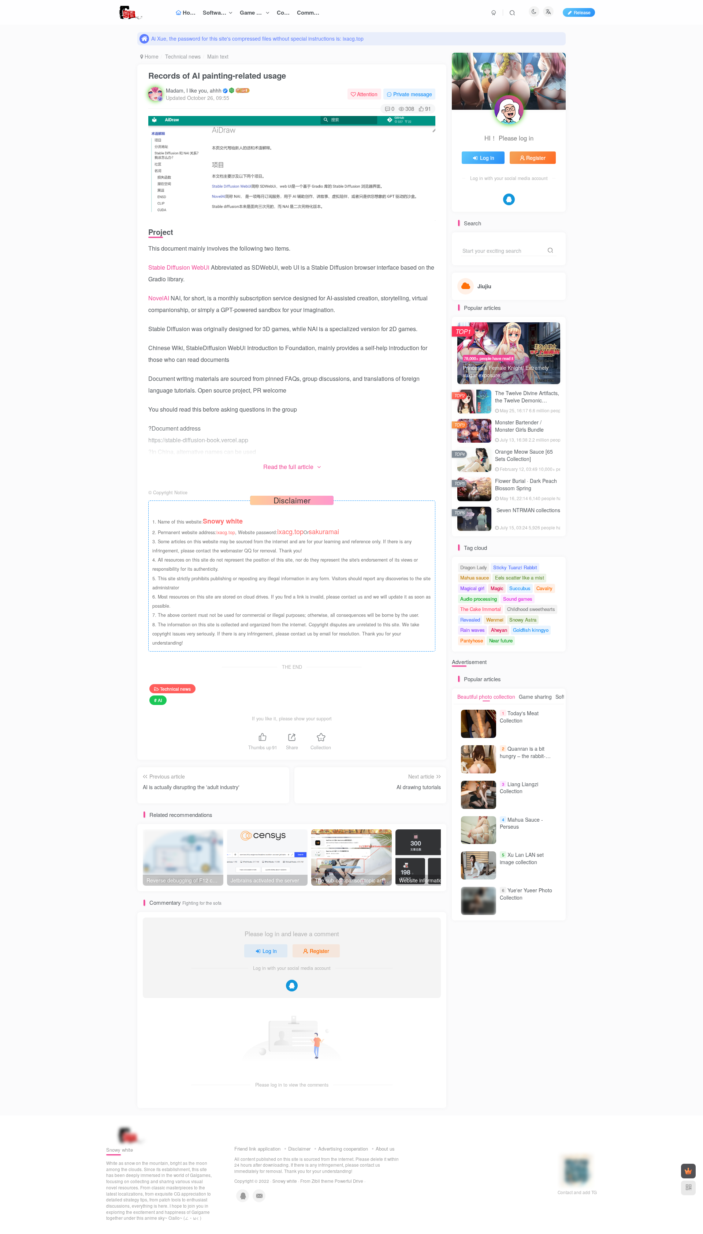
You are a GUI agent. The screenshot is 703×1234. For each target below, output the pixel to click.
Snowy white (284, 1181)
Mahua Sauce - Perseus (521, 823)
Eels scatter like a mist (519, 577)
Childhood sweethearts (531, 608)
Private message (412, 94)
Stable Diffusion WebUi (179, 267)
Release (582, 12)
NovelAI (159, 298)
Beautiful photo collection (486, 696)
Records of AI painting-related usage (217, 75)
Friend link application (257, 1148)
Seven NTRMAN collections (527, 510)
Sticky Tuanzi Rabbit (515, 567)
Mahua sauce (474, 577)
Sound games (517, 598)
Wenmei (494, 619)
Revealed (470, 619)
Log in (270, 950)
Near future (501, 640)
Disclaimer (299, 1148)
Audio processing (478, 598)
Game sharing (535, 696)
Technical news (183, 56)
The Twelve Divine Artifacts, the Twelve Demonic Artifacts (527, 400)
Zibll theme (323, 1181)
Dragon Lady (473, 567)
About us (385, 1148)
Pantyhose (471, 640)
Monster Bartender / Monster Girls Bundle (519, 426)
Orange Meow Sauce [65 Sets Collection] (524, 455)
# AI (158, 700)
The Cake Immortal (480, 608)
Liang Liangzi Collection (519, 787)
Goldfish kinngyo (530, 629)
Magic (497, 588)
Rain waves (472, 629)
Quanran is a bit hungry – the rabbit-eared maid (523, 755)
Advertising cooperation (343, 1148)
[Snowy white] (129, 1135)
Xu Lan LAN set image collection (522, 858)
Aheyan (499, 629)
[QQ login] (292, 985)
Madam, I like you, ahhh (194, 90)
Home (151, 56)
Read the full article (288, 466)
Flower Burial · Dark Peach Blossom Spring (526, 484)
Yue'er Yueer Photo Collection (526, 893)
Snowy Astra (522, 619)
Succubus (520, 588)
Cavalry (544, 588)
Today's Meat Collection (519, 716)
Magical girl (472, 588)
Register (319, 950)
